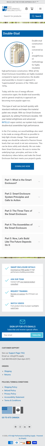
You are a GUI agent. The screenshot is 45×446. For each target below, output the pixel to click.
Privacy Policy (10, 394)
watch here (14, 308)
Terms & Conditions (12, 400)
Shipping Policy (10, 387)
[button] (22, 181)
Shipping (8, 371)
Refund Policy (10, 390)
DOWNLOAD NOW (22, 166)
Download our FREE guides (20, 270)
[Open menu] (40, 8)
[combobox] (22, 16)
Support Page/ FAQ (16, 353)
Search (38, 16)
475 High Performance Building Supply (21, 436)
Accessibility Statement (14, 397)
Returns (7, 375)
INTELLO (6, 122)
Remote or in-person (18, 294)
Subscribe (36, 335)
